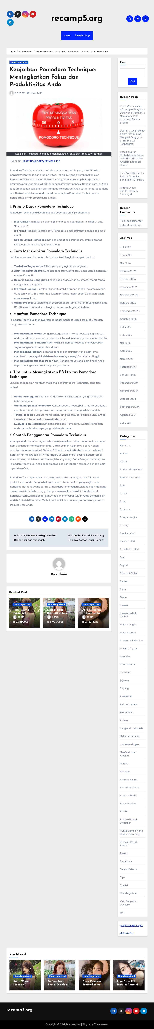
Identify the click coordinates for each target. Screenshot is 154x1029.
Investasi (125, 672)
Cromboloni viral (129, 549)
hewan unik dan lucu (132, 640)
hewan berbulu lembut (128, 615)
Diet (122, 557)
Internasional (127, 664)
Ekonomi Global (128, 573)
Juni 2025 (126, 335)
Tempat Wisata (128, 869)
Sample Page (83, 36)
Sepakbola (126, 861)
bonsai (124, 493)
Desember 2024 (129, 382)
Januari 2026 (128, 279)
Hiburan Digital (128, 648)
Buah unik (126, 509)
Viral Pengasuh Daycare (128, 903)
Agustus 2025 (128, 319)
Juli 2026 (125, 247)
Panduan (125, 771)
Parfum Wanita (128, 779)
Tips (122, 877)
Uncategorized (19, 62)
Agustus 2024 (128, 414)
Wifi (122, 912)
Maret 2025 (126, 359)
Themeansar (101, 1024)
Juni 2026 (126, 255)
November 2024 (129, 390)
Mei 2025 (125, 343)
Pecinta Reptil (128, 795)
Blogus (86, 1024)
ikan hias (125, 656)
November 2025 (129, 295)
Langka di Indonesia (131, 728)
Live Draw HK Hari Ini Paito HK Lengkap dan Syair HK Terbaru (132, 176)
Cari (123, 62)
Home (66, 36)
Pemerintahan (128, 803)
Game (123, 597)
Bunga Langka (128, 517)
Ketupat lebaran (129, 704)
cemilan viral (127, 541)
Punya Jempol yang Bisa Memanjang (131, 832)
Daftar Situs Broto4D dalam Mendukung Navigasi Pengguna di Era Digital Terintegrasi (132, 137)
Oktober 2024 (128, 398)
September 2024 (129, 406)
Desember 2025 (129, 287)
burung (124, 525)
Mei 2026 (125, 263)
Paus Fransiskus (129, 787)
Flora (123, 589)
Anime (123, 453)
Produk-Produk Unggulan (128, 821)
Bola (122, 485)
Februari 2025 (128, 366)
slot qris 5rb (126, 933)
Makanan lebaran (130, 736)
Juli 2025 (125, 327)
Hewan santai (128, 632)
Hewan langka (128, 624)
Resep (123, 853)
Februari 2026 (128, 271)
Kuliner (124, 720)
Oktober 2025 (128, 303)
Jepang (124, 688)
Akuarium (125, 445)
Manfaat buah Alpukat (128, 754)
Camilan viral (127, 533)
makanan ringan (129, 744)
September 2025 (129, 311)
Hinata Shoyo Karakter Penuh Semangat (129, 191)
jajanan (124, 680)
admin (22, 92)
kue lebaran (126, 712)
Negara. (124, 763)
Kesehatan (126, 696)
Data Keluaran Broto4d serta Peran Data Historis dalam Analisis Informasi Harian (132, 159)
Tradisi (124, 885)
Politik (123, 811)
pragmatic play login (131, 925)
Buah (123, 501)
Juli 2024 (125, 422)
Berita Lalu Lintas (130, 477)
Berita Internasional (131, 469)
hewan (124, 605)
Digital (124, 565)
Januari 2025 (128, 374)
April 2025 (126, 351)
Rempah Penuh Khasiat (128, 844)
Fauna (123, 581)
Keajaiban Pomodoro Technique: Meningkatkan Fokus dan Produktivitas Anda (52, 77)
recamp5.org (77, 18)
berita (123, 461)
